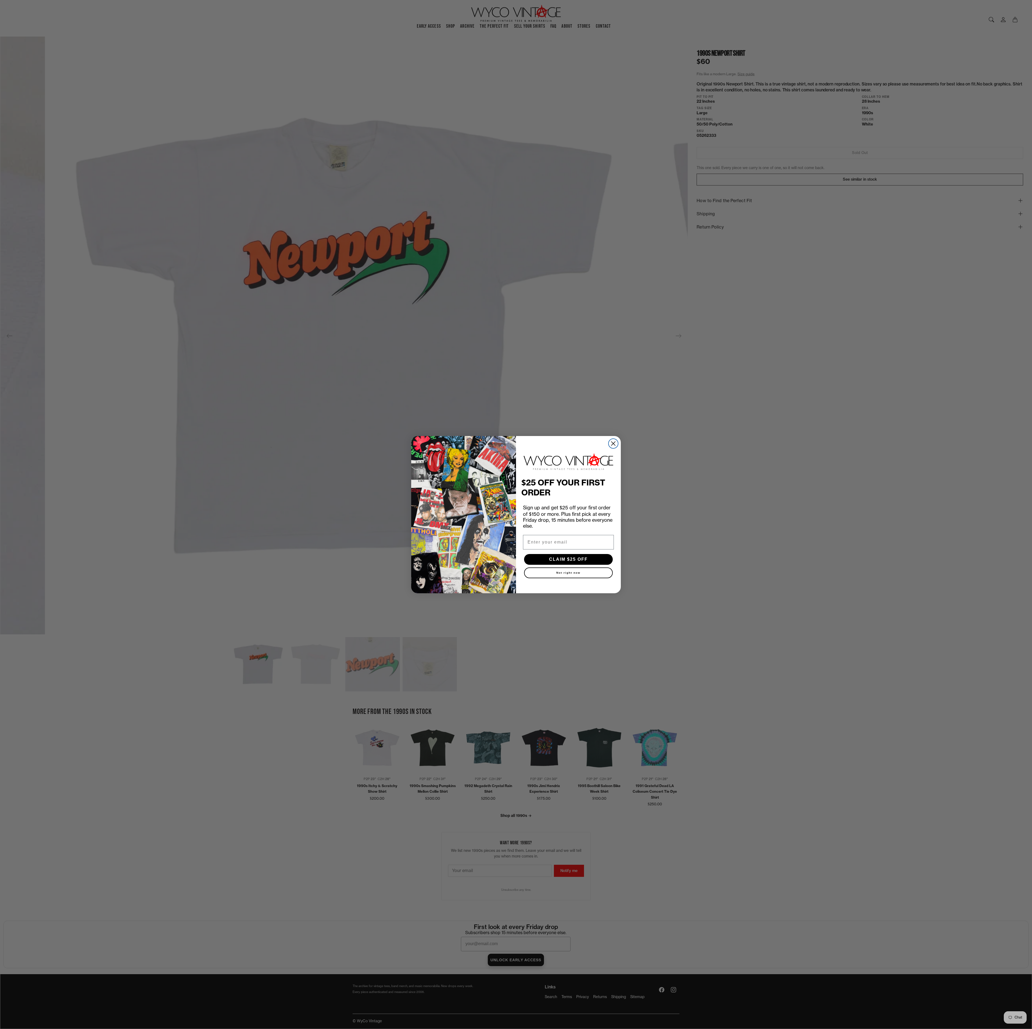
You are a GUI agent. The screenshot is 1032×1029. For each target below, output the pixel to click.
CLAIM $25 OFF (568, 559)
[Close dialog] (613, 443)
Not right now (568, 572)
